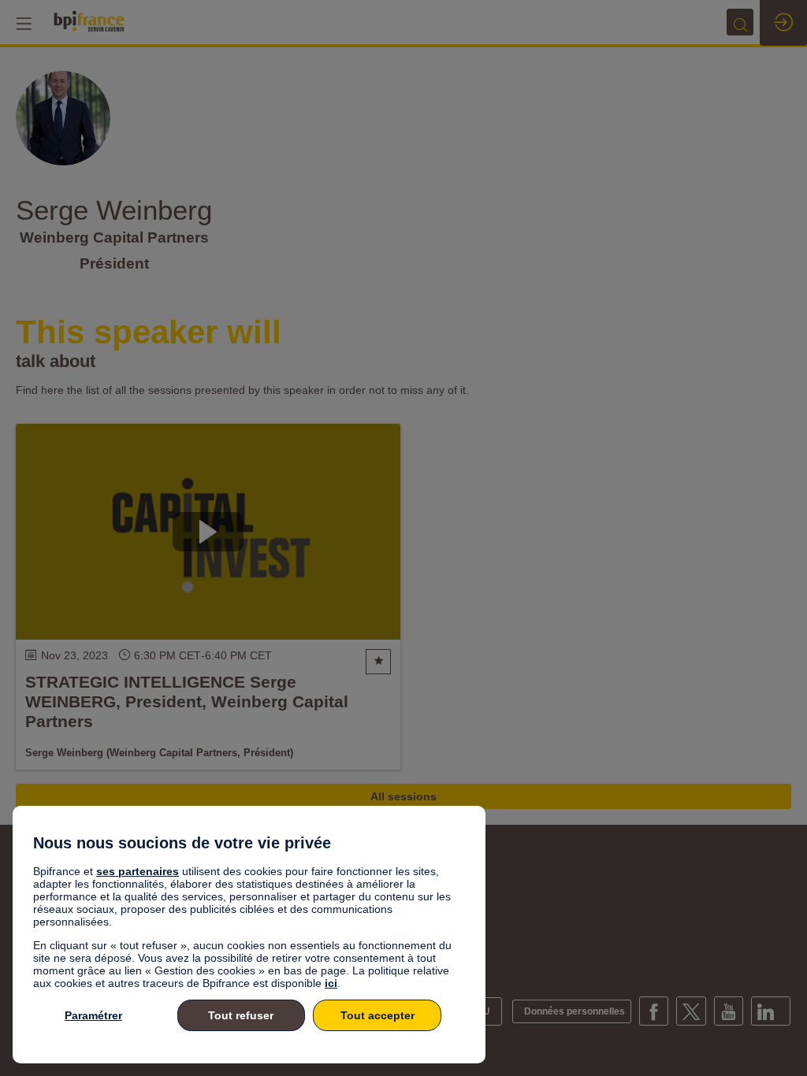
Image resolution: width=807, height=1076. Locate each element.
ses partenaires (137, 871)
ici (331, 983)
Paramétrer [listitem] (93, 1015)
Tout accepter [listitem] (377, 1015)
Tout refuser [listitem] (240, 1015)
